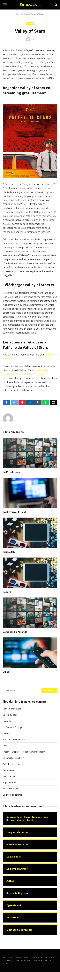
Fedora (7, 591)
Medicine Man (9, 776)
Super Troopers (10, 782)
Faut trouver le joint (14, 512)
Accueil (19, 14)
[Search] (55, 4)
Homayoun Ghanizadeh (16, 374)
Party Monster (9, 770)
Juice (6, 671)
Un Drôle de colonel (12, 794)
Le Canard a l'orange (15, 631)
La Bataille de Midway (13, 757)
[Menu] (5, 4)
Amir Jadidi (42, 370)
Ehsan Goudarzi (37, 374)
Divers (26, 14)
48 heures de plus (11, 788)
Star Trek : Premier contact (15, 739)
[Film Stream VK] (30, 4)
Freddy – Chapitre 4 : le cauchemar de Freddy (24, 751)
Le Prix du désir (12, 472)
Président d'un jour (12, 764)
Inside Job (9, 551)
